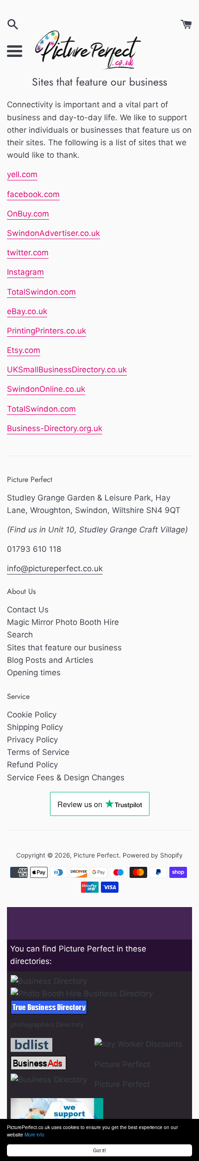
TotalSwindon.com (41, 291)
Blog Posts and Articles (50, 660)
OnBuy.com (28, 213)
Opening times (34, 672)
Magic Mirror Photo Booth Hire (63, 622)
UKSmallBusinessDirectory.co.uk (67, 369)
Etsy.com (23, 350)
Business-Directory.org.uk (54, 428)
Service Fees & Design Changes (65, 777)
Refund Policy (32, 764)
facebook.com (33, 194)
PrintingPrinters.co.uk (46, 330)
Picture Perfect (96, 855)
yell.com (22, 174)
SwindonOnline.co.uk (46, 389)
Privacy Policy (32, 739)
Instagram (25, 272)
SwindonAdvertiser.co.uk (53, 233)
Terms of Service (38, 752)
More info (34, 1134)
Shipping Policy (35, 727)
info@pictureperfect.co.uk (55, 568)
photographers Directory (47, 1024)
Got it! (99, 1150)
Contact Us (28, 609)
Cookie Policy (31, 714)
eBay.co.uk (27, 311)
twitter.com (28, 252)
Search (20, 634)
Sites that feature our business (64, 647)
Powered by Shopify (153, 855)
